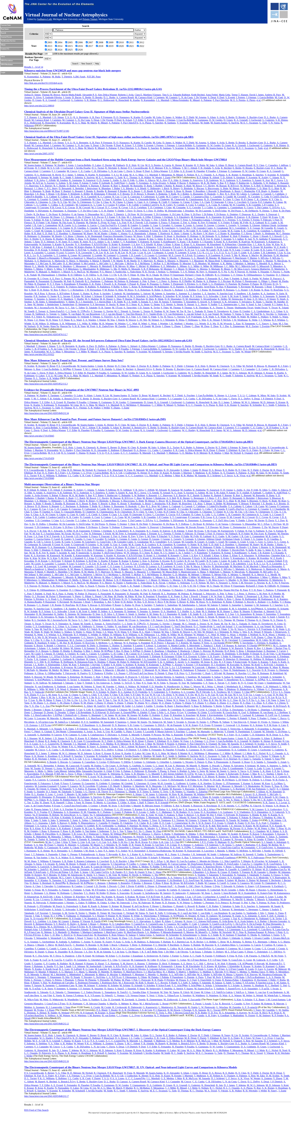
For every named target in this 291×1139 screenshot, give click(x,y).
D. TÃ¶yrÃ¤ (83, 311)
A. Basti (187, 185)
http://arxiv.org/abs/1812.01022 (39, 354)
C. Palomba (133, 278)
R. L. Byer (230, 194)
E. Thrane (228, 307)
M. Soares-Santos (219, 122)
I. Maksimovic (140, 258)
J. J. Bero (38, 188)
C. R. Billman (69, 501)
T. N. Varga (273, 122)
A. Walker (177, 117)
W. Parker (264, 278)
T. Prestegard (177, 284)
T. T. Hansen (30, 117)
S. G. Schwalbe (210, 296)
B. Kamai (155, 241)
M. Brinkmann (98, 194)
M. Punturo (243, 284)
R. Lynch (225, 255)
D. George (209, 225)
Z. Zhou (214, 326)
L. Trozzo (145, 311)
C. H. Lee (98, 252)
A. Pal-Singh (146, 278)
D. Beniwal (267, 185)
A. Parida (253, 278)
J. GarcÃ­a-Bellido (185, 120)
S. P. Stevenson (97, 304)
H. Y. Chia (274, 199)
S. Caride (160, 196)
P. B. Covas (55, 207)
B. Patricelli (78, 281)
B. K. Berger (183, 498)
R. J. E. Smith (130, 301)
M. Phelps (197, 281)
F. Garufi (122, 225)
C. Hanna (122, 233)
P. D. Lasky (278, 250)
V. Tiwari (273, 307)
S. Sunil (250, 304)
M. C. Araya (277, 180)
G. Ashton (60, 183)
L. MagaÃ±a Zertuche (94, 258)
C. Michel (141, 266)
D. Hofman (192, 236)
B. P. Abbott (202, 177)
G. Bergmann (280, 185)
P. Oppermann (177, 275)
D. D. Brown (137, 194)
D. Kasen (91, 453)
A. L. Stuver (201, 304)
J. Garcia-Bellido (83, 165)
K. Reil (219, 405)
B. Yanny (243, 447)
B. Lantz (255, 250)
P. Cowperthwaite (276, 447)
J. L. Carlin (152, 450)
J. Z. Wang (39, 320)
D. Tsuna (208, 311)
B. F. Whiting (278, 320)
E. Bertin (86, 97)
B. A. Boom (134, 191)
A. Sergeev (51, 299)
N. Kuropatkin (148, 100)
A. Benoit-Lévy (138, 427)
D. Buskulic (210, 194)
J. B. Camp (74, 196)
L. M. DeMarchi (250, 210)
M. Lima (124, 175)
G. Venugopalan (68, 316)
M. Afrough (161, 490)
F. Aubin (94, 183)
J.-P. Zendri (145, 326)
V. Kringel (54, 250)
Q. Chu (96, 202)
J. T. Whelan (265, 320)
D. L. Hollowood (106, 100)
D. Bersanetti (65, 188)
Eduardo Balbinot (181, 94)
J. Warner (101, 320)
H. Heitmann (30, 236)
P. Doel (220, 97)
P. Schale (75, 296)
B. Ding (185, 214)
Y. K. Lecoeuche (84, 252)
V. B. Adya (39, 180)
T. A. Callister (50, 196)
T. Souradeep (190, 301)
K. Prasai (141, 284)
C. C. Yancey (262, 323)
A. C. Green (115, 230)
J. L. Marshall (162, 100)
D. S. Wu (211, 323)
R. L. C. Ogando (203, 175)
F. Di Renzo (220, 214)
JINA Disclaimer (7, 64)
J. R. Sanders (253, 293)
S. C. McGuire (116, 263)
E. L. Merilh (38, 266)
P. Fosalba (211, 171)
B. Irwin (168, 239)
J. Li (199, 252)
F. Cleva (229, 202)
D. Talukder (91, 307)
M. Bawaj (197, 185)
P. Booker (122, 191)
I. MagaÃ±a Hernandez (48, 258)
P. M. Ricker (108, 290)
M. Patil (67, 281)
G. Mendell (261, 263)
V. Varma (236, 314)
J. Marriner (38, 450)
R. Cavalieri (254, 196)
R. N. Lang (234, 250)
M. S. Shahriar (92, 299)
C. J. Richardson (76, 290)
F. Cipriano (173, 202)
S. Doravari (271, 214)
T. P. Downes (42, 217)
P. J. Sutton (277, 304)
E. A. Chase (128, 199)
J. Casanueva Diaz (200, 196)
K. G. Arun (176, 492)
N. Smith (284, 473)
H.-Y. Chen (120, 366)
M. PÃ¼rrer (265, 284)
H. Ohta (141, 275)
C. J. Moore (178, 269)
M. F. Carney (172, 196)
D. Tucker (133, 395)
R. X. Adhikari (124, 490)
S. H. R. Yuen (78, 326)
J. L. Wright (200, 323)
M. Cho (72, 202)
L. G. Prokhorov (216, 284)
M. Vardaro (225, 314)
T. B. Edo (120, 217)
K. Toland (283, 307)
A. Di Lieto (174, 214)
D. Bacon (76, 97)
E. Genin (187, 225)
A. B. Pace (94, 117)
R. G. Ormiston (222, 275)
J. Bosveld (211, 191)
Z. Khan (185, 244)
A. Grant (57, 230)
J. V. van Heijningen (173, 314)
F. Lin (234, 252)
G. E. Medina (185, 453)
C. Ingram (141, 239)
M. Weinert (153, 320)
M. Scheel (86, 296)
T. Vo (160, 316)
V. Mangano (184, 258)
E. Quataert (247, 453)
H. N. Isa (177, 239)
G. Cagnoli (266, 194)
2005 (70, 42)
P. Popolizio (82, 284)
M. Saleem (157, 293)
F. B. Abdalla (204, 168)
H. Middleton (153, 266)
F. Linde (242, 252)
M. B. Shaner (106, 299)
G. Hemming (44, 236)
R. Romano (228, 290)
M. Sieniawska (235, 299)
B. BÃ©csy (233, 185)
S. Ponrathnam (68, 284)
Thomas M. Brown (51, 94)
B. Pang (174, 278)
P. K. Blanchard (115, 470)
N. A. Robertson (142, 290)
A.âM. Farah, (79, 76)
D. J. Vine (131, 316)
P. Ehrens (156, 217)
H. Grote (163, 230)
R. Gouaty (279, 228)
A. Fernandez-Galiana (199, 220)
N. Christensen (84, 202)
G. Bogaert (77, 191)
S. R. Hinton (90, 100)
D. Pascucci (275, 278)
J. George (220, 225)
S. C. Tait (69, 307)
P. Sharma (127, 299)
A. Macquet (30, 258)
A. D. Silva (257, 299)
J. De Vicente (200, 97)
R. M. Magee (113, 258)
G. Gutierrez (77, 100)
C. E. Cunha (84, 171)
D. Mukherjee (278, 269)
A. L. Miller (193, 266)
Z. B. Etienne (252, 217)
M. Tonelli (29, 311)
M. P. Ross (39, 293)
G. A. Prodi (201, 284)
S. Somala (143, 301)
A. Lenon (169, 252)
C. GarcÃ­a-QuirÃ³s (107, 225)
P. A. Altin (173, 180)
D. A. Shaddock (65, 299)
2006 (80, 42)
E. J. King (58, 247)
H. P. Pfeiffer (185, 281)
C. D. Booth (147, 191)
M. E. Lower (175, 255)
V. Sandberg (240, 293)
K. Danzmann (56, 210)
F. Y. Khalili (147, 244)
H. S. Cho (62, 202)
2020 (121, 46)
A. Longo (72, 255)
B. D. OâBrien (75, 275)
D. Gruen (36, 100)
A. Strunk (178, 304)
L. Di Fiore (130, 214)
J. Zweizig (265, 326)
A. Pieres (250, 100)
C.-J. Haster (220, 233)
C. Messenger (79, 266)
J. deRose (283, 165)
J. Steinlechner (52, 304)
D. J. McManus (142, 263)
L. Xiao (237, 323)
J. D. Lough (134, 255)
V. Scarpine (182, 122)
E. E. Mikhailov (168, 266)
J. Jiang (36, 241)
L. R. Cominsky (66, 205)
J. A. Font (121, 222)
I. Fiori (276, 220)
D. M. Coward (83, 207)
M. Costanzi (171, 97)
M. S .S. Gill (54, 453)
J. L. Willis (82, 323)
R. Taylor (155, 307)
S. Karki (218, 241)
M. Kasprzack (258, 241)
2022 (141, 46)
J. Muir (225, 453)
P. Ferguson (106, 117)
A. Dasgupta (70, 210)
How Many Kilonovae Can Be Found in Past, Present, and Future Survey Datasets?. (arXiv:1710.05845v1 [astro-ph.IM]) (95, 419)
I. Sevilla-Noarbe (82, 168)
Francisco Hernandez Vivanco (117, 236)
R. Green (126, 230)
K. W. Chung (116, 202)
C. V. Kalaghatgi (128, 241)
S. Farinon (75, 220)
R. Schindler (283, 175)
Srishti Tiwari (260, 307)
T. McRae (156, 263)
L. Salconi (146, 293)
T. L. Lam (200, 250)
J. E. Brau (40, 194)
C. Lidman (162, 346)
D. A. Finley (252, 450)
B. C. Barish (59, 185)
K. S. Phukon (210, 281)
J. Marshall (29, 346)
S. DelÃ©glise (219, 210)
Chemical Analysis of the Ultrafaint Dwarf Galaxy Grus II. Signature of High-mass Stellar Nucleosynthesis (86, 111)
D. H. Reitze (43, 290)
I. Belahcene (159, 498)
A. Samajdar (169, 293)
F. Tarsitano (53, 395)
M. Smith (204, 122)
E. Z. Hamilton (61, 233)
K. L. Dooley (258, 214)
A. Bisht (224, 188)
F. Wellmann (192, 320)
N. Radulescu (103, 286)
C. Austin (130, 183)
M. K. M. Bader (208, 183)
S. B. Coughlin (253, 205)
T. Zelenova (133, 326)
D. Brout (229, 165)
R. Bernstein (68, 346)
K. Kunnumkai (31, 76)
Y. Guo (212, 230)
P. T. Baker (230, 183)
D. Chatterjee (163, 199)
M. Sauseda (200, 475)
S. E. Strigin (167, 304)
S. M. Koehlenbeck (190, 247)
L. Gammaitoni (50, 225)
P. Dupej (86, 217)
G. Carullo (185, 196)
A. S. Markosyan (42, 260)
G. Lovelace (161, 255)
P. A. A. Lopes (112, 453)
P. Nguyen (240, 271)
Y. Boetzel (66, 191)
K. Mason (159, 260)
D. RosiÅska (277, 290)
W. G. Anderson (227, 180)
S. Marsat (94, 260)
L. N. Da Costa (82, 120)
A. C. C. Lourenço (129, 453)
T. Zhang (186, 326)
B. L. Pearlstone (92, 281)
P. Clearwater (217, 202)
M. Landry (211, 250)
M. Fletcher (91, 222)
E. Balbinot (113, 450)
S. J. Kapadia (206, 241)
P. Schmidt (108, 296)
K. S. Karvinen (230, 241)
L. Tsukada (197, 311)
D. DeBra (159, 210)
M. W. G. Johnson (238, 373)
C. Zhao (196, 326)
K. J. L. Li (207, 252)
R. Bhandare (105, 188)
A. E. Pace (54, 278)
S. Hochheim (179, 236)
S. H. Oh (122, 275)
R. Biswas (259, 366)
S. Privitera (189, 284)
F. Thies (165, 307)
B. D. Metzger (156, 168)
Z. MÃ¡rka (275, 258)
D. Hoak (168, 236)
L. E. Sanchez (209, 293)
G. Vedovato (281, 314)
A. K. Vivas (239, 475)
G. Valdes (62, 314)
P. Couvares (43, 207)
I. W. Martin (117, 260)
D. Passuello (56, 281)
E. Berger (122, 168)
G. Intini (159, 239)
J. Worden (188, 323)
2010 (121, 42)
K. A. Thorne (216, 307)
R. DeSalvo (64, 214)
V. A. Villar (236, 366)
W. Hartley (59, 165)
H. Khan (158, 244)
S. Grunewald (175, 230)
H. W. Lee (131, 252)
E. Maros (70, 260)
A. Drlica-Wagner (159, 171)
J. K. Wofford (175, 323)
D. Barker (71, 185)
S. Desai (212, 97)
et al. (258, 100)
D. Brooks (97, 97)
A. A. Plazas (145, 122)
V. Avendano (142, 183)
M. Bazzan (221, 185)
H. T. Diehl (188, 117)
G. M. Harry (196, 233)
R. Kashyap (244, 241)
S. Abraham (239, 177)
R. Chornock (223, 366)
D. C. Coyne (111, 207)
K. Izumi (215, 239)
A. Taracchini (129, 307)
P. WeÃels (226, 320)
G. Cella (265, 196)
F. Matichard (256, 260)
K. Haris (175, 233)
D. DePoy (100, 346)
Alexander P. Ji (89, 94)
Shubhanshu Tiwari (244, 307)
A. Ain (123, 180)
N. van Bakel (74, 314)
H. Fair (45, 220)
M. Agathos (62, 180)
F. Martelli (105, 260)
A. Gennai (198, 225)
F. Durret (220, 450)
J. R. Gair (36, 225)
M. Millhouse (216, 266)
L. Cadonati (253, 194)
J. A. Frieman (73, 473)
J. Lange (245, 250)
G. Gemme (176, 225)
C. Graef (36, 230)
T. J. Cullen (207, 207)
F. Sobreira (77, 177)
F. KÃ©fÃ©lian (99, 244)
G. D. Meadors (199, 263)
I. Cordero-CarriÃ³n (149, 205)
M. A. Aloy (161, 180)
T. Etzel (263, 217)
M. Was (111, 320)
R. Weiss (180, 320)
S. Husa (79, 239)
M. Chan (96, 199)
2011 (131, 42)
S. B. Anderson (211, 180)
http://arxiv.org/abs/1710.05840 (39, 478)
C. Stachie (268, 301)
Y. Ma (234, 255)
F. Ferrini (255, 220)
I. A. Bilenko (127, 188)
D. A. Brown (140, 450)
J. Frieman (251, 97)
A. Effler (146, 217)
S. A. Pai (96, 278)
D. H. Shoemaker (173, 299)
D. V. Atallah (243, 492)
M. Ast (209, 492)
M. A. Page (77, 278)
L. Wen (202, 320)
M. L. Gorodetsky (237, 228)
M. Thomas (175, 307)
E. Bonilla (99, 191)
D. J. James (67, 175)
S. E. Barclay (46, 185)
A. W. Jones (61, 241)
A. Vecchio (268, 314)
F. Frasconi (174, 222)
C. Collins (53, 205)
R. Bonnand (111, 191)
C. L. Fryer (86, 473)
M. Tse (180, 311)
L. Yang (274, 323)
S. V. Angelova (243, 180)
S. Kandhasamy (168, 241)
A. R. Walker (144, 177)
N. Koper (254, 247)
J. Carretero (158, 97)
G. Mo (114, 269)
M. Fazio (145, 220)
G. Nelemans (173, 271)
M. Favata (126, 220)
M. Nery (200, 271)
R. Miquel (195, 100)
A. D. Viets (119, 316)
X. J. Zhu (224, 326)
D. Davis (138, 210)
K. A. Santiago (268, 293)
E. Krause (268, 373)
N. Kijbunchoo (229, 244)
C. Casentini (216, 196)
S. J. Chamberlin (83, 199)
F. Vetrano (95, 316)
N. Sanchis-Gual (225, 293)
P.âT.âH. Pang (94, 76)
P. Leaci (60, 252)
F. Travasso (96, 311)
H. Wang (28, 320)
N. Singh (281, 299)
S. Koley (218, 247)
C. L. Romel (242, 290)
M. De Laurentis (203, 210)
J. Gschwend (63, 100)
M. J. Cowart (97, 207)
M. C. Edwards (134, 217)
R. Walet (241, 316)
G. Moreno (202, 269)
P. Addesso (111, 490)
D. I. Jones (73, 241)
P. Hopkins (243, 236)
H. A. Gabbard (256, 222)
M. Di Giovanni (144, 214)
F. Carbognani (148, 196)
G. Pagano (66, 278)
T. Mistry (48, 269)
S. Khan (176, 244)
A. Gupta (221, 230)
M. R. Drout (209, 450)
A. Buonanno (196, 194)
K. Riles (119, 290)
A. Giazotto (92, 228)
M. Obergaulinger (46, 275)
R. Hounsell (271, 366)
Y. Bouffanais (224, 191)
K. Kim (267, 244)
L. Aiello (114, 180)
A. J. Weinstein (167, 320)
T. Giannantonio (135, 402)
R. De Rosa (39, 214)
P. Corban (120, 205)
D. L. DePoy (244, 398)
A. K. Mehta (226, 263)
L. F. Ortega (236, 275)
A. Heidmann (268, 233)
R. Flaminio (79, 222)
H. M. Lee (120, 252)
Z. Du (78, 217)
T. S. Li (68, 117)
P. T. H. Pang (186, 278)
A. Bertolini (78, 188)
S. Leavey (70, 252)
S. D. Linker (253, 252)
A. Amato (184, 180)
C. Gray (85, 230)
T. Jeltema (79, 175)
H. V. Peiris (199, 165)
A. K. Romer (232, 175)
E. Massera (170, 260)
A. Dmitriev (232, 214)
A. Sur (258, 304)
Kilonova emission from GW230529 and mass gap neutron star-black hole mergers (72, 70)
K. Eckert (127, 120)
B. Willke (93, 323)
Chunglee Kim (244, 244)
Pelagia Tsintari (90, 19)
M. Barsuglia (136, 185)
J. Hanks (113, 233)
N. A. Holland (222, 236)
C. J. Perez (161, 281)
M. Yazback (30, 326)
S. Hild (147, 236)
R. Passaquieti (42, 281)
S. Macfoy (254, 255)
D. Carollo (146, 117)
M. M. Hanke (100, 233)
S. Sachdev (105, 293)
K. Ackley (263, 177)
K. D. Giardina (78, 228)
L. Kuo (143, 250)
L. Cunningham (235, 207)
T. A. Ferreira (243, 220)
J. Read (268, 286)
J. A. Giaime (64, 228)
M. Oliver (164, 275)
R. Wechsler (111, 168)
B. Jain (214, 402)
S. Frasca (163, 222)
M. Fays (136, 220)
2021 (131, 46)
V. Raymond (244, 286)
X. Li (227, 252)
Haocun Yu (65, 326)
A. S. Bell (255, 185)
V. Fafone (36, 220)
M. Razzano (257, 286)
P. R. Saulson (39, 296)
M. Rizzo (128, 290)
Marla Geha (224, 94)
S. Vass (245, 314)
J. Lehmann (157, 252)
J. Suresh (266, 304)
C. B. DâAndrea (99, 171)
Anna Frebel (212, 94)
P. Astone (83, 183)
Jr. (221, 473)
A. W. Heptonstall (93, 236)
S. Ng (231, 271)
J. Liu (280, 252)
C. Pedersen (107, 281)
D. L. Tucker (98, 168)
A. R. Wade (208, 316)
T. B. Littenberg (268, 252)
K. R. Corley (166, 205)
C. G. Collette (40, 205)
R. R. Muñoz (215, 453)
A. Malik (152, 258)
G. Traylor (108, 311)
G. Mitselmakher (88, 269)
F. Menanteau (165, 175)
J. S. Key (135, 244)
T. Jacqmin (226, 239)
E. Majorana (126, 258)
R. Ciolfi (163, 202)
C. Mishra (38, 269)
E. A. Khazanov (198, 244)
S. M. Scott (233, 296)
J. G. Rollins (190, 290)
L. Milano (182, 266)
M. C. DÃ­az (106, 214)
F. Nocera (275, 271)
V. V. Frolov (224, 222)
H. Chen (132, 447)
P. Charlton (116, 199)
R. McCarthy (55, 263)
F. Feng (184, 220)
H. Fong (112, 222)
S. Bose (177, 191)
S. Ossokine (269, 275)
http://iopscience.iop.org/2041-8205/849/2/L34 (46, 413)
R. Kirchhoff (99, 247)
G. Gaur (154, 225)
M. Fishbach (119, 165)
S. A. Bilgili (140, 188)
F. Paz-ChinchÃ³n (129, 122)
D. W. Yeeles (43, 326)
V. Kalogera (143, 241)
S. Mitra (58, 269)
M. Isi (196, 239)
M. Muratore (92, 271)
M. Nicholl (247, 366)
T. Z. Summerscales (227, 304)
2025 (70, 49)
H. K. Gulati (202, 230)
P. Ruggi (75, 293)
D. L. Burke (109, 97)
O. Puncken (231, 284)
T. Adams (99, 490)
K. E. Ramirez (177, 286)
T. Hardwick (164, 233)
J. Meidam (238, 263)
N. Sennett (281, 296)
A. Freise (192, 222)
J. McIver (129, 263)
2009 (111, 42)
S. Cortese (200, 205)
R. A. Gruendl (49, 100)
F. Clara (194, 202)
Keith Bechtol (198, 94)
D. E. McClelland (71, 263)
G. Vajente (51, 314)
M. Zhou (205, 326)
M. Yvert (91, 326)
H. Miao (131, 266)
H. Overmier (30, 278)
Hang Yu (54, 326)
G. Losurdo (122, 255)
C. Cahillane (278, 194)
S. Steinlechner (67, 304)
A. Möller (63, 427)
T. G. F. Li (219, 252)
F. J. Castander (59, 171)
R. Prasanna (153, 284)
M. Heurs (137, 236)
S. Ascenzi (49, 183)
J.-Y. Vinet (142, 316)
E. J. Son (153, 301)
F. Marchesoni (239, 258)
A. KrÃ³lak (80, 250)
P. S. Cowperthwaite (138, 168)
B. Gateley (133, 225)
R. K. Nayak (148, 271)
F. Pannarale (211, 278)
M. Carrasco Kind (143, 97)
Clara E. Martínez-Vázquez (148, 94)
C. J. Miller (81, 351)
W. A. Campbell (88, 196)
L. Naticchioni (134, 271)
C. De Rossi (52, 214)
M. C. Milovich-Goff (245, 266)
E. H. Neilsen (212, 473)
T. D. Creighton (155, 207)
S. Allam (211, 117)
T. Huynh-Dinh (105, 239)
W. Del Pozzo (234, 210)
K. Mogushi (134, 269)
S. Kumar (134, 250)
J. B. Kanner (193, 241)
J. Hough (263, 236)
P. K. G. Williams (172, 168)
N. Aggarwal (89, 180)
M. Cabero (241, 194)
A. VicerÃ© (107, 316)
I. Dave (128, 210)
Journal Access (6, 37)
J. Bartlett (157, 185)
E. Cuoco (248, 207)
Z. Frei (183, 222)
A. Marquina (82, 260)
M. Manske (211, 258)
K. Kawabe (68, 244)
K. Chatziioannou (194, 199)
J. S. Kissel (112, 247)
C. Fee (154, 220)
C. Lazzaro (50, 252)
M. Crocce (72, 171)
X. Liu (287, 252)
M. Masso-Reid (212, 260)
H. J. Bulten (183, 194)
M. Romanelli (215, 290)
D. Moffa (122, 269)
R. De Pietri (284, 210)
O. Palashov (121, 278)
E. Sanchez (157, 122)
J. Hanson (152, 233)
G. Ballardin (256, 183)
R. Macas (243, 255)
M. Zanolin (120, 326)
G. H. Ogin (102, 275)
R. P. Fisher (38, 222)
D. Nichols (251, 271)
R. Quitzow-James (75, 286)
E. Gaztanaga (201, 120)
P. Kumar (113, 250)
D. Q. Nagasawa (121, 117)
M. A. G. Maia (79, 122)
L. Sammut (181, 293)
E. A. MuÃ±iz (78, 271)
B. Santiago (170, 122)
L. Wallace (263, 316)
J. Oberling (61, 275)
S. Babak (171, 183)
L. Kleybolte (125, 247)
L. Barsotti (124, 185)
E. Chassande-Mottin (145, 199)
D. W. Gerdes (215, 120)
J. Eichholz (167, 217)
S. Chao (106, 199)
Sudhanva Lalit (44, 19)
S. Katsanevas (272, 241)
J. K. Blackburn (248, 188)
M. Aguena (200, 117)
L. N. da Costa (186, 97)
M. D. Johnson (255, 373)
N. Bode (46, 191)
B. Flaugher (199, 171)
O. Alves (37, 97)
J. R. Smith (117, 301)
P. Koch (176, 247)
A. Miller (204, 266)
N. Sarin (280, 293)
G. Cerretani (30, 199)
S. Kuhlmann (47, 405)
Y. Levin (191, 252)
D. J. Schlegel (214, 475)
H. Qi (275, 284)
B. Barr (114, 185)
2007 (90, 42)
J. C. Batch (80, 498)
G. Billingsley (154, 188)
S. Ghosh (36, 228)
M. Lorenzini (84, 255)
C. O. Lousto (148, 255)
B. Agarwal (173, 490)
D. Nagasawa (174, 346)
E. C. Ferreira (228, 220)
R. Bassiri (177, 185)
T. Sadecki (117, 293)
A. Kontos (244, 247)
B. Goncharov (168, 228)
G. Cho (52, 202)
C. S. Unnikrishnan (260, 311)
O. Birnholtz (187, 188)
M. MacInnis (266, 255)
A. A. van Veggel (210, 314)
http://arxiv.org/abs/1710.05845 (39, 436)
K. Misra (262, 395)
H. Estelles (228, 217)
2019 (111, 46)
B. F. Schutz (196, 296)
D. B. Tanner (104, 307)
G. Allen (140, 180)
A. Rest (36, 369)
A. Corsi (189, 205)
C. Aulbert (267, 492)
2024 (59, 49)
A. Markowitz (58, 260)
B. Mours (225, 269)
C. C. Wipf (132, 323)
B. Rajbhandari (146, 286)
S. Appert (256, 180)
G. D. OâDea (89, 275)
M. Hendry (57, 236)
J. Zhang (166, 326)
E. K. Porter (95, 284)
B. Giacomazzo (49, 228)
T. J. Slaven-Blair (102, 301)
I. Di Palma (207, 214)
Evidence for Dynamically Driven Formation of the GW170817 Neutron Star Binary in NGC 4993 (81, 389)
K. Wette (253, 320)
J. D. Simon (58, 117)
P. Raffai (115, 286)
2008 (100, 42)
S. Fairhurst (55, 220)
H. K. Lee (109, 252)
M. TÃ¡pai (117, 307)
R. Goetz (156, 228)
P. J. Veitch (37, 316)
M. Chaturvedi (178, 199)
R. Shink (159, 299)
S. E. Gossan (254, 228)
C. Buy (220, 194)
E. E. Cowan (68, 207)
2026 (80, 49)
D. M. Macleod (280, 255)
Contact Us (5, 49)
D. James (166, 117)
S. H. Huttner (90, 239)
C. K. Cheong (261, 199)
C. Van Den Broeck (132, 314)
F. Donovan (245, 214)
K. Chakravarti (67, 199)
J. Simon (51, 346)
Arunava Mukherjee (260, 269)
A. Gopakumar (221, 228)
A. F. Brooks (123, 194)
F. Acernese (251, 177)
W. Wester (157, 177)
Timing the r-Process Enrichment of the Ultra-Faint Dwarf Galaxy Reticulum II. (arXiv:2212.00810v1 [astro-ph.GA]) (93, 89)
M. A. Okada (152, 275)
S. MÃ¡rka (263, 258)
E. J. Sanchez (194, 293)
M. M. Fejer (173, 220)
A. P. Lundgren (213, 255)
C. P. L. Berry (50, 188)
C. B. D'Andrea (39, 349)
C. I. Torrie (71, 311)
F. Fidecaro (266, 220)
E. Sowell (202, 301)
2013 (49, 46)
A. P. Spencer (214, 301)
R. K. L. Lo (30, 255)
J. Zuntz (167, 177)
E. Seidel (244, 296)
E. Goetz (146, 228)
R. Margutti (145, 453)
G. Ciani (138, 202)
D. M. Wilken (39, 323)
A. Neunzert (211, 271)
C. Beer (137, 498)
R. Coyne (123, 207)
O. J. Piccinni (224, 281)
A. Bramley (273, 191)
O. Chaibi (54, 199)
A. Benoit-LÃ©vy (143, 369)
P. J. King (68, 247)
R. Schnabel (120, 296)
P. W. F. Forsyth (135, 222)
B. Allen (263, 490)
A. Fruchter (189, 395)
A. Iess (131, 239)
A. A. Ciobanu (150, 202)
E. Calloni (63, 196)
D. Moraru (191, 269)
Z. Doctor (107, 165)
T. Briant (50, 194)
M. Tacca (59, 307)
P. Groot (154, 230)
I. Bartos (168, 185)
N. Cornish (179, 205)
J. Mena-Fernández (179, 100)
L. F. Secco (227, 475)
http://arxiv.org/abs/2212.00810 (39, 105)
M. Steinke (38, 304)
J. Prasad (131, 284)
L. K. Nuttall (30, 275)
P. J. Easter (110, 217)
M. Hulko (69, 239)
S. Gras (66, 230)
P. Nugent (77, 369)
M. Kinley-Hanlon (83, 247)
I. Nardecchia (119, 271)
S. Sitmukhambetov (55, 301)
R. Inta (150, 239)
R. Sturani (189, 304)
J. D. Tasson (143, 307)
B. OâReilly (208, 275)
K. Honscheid (122, 100)
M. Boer (56, 191)
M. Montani (166, 269)
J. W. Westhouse (240, 320)
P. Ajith (130, 180)
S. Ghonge (255, 225)
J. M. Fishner (51, 222)
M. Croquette (179, 207)
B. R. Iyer (205, 239)
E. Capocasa (134, 196)
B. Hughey (58, 239)
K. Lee (147, 252)
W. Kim (275, 244)
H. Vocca (168, 316)
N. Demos (264, 210)
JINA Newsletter (7, 60)
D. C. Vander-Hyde (152, 314)
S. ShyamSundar (209, 299)
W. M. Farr (94, 220)
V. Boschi (167, 191)
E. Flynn (102, 222)
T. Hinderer (157, 236)
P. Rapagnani (230, 286)
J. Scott (222, 296)
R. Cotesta (223, 205)
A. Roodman (245, 175)
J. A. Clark (205, 202)
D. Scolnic (29, 366)
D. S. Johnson (47, 241)
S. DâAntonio (42, 210)
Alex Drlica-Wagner (107, 94)
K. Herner (177, 165)
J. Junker (115, 241)
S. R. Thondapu (201, 307)
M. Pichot (236, 281)
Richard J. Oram (193, 275)
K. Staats (257, 301)
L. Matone (268, 260)
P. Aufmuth (104, 183)
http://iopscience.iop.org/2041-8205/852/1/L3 (46, 383)
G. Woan (152, 323)
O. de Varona (77, 214)
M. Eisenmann (198, 217)
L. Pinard (273, 281)
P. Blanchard (126, 450)
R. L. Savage (64, 296)
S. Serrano (194, 122)
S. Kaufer (56, 244)
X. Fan (65, 220)
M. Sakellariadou (131, 293)
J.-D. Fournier (150, 222)
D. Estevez (239, 217)
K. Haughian (234, 233)
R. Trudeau (156, 311)
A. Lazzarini (37, 252)
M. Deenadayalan (173, 210)
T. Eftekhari (231, 450)
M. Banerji (154, 395)
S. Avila (220, 117)
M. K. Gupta (233, 230)
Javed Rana (209, 286)
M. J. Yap (283, 323)
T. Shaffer (79, 299)
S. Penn (151, 281)
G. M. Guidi (189, 230)
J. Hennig (79, 236)
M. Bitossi (234, 188)
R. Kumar (123, 250)
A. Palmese (45, 76)
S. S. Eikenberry (182, 217)
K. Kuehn (135, 100)
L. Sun (241, 304)
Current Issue (6, 25)
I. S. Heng (68, 236)
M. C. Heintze (283, 233)
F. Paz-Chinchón (221, 100)
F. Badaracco (193, 183)
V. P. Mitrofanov (71, 269)
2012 (141, 42)
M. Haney (88, 233)
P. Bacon (181, 183)
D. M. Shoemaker (190, 299)
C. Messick (92, 266)
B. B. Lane (222, 250)
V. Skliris (70, 301)
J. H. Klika (137, 247)
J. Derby (28, 214)
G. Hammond (75, 233)
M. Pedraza (119, 281)
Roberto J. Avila (126, 94)
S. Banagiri (283, 183)
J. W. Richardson (93, 290)
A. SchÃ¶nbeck (154, 296)
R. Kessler (188, 165)
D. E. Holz (131, 165)
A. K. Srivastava (230, 301)
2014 (59, 46)
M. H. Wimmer (106, 323)
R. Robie (156, 290)
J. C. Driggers (67, 217)
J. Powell (106, 284)
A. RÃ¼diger (63, 293)
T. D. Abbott (226, 177)
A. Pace (90, 346)
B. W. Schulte (182, 296)
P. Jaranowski (275, 239)
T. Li (59, 346)
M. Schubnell (30, 177)
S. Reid (32, 290)
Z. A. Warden (89, 320)
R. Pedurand (132, 281)
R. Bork (158, 191)
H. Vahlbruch (38, 314)
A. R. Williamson (67, 323)
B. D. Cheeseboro (212, 199)
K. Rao (219, 286)
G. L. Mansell (197, 258)
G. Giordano (113, 228)
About (3, 45)
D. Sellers (254, 296)
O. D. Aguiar (103, 180)
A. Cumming (220, 207)
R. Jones (84, 241)
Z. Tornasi (40, 311)
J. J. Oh (113, 275)
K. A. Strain (143, 304)
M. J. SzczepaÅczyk (44, 307)
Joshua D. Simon (32, 94)
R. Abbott (214, 177)
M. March (92, 122)
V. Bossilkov (199, 191)
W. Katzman (45, 244)
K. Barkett (82, 185)
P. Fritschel (211, 222)
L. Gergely (231, 225)
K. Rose (265, 290)
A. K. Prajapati (119, 284)
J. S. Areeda (153, 492)
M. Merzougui (52, 266)
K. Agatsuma (75, 180)
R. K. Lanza (266, 250)
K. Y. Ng (222, 271)
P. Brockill (111, 194)
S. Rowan (50, 293)
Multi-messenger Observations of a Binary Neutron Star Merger (62, 484)
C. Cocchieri (240, 202)
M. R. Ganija (64, 225)
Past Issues (5, 29)
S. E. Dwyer (98, 217)
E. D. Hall (47, 233)
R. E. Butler (152, 366)
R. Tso (187, 311)
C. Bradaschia (248, 191)
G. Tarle (263, 122)
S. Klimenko (150, 247)
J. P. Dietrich (267, 398)
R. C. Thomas (130, 177)
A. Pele (143, 281)
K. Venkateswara (51, 316)
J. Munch (65, 271)
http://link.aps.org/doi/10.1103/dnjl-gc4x (43, 83)
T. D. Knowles (164, 247)
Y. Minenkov (276, 266)
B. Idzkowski (120, 239)
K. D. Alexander (99, 450)
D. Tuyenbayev (221, 311)
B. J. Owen (42, 278)
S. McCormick (88, 263)
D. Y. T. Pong (53, 284)
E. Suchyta (234, 122)
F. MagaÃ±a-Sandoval (72, 258)
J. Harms (185, 233)
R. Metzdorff (105, 266)
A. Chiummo (41, 202)
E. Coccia (252, 202)
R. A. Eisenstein (213, 217)
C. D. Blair (262, 188)
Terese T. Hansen (239, 94)
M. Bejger (245, 185)
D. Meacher (185, 263)
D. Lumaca (199, 255)
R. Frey (201, 222)
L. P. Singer (270, 299)
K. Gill (102, 228)
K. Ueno (234, 311)
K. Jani (248, 239)
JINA (3, 56)
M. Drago (55, 217)
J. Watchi (120, 320)
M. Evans (273, 217)
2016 (80, 46)
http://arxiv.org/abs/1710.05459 (39, 458)
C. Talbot (80, 307)
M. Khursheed (214, 244)
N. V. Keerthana (82, 244)
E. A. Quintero (58, 286)
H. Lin (141, 165)
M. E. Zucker (252, 326)
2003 (49, 42)
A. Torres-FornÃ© (55, 311)
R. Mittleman (103, 269)
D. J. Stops (131, 304)
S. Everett (230, 97)
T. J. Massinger (196, 260)
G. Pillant (262, 281)
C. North (285, 271)
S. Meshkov (66, 266)
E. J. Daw (148, 210)
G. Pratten (164, 284)
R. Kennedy (124, 244)
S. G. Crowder (194, 207)
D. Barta (148, 185)
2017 (90, 46)
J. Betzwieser (91, 188)
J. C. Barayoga (31, 185)
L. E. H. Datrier (106, 210)
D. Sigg (247, 299)
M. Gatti (279, 97)
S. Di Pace (196, 214)
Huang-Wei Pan (161, 278)
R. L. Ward (76, 320)
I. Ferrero (240, 97)
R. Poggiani (40, 284)
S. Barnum (94, 185)
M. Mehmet (213, 263)
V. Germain (242, 225)
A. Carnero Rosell (125, 97)
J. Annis (67, 97)
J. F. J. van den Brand (111, 314)
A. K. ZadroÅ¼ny (105, 326)
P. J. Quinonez (42, 286)
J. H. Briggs (61, 194)
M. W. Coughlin (237, 205)
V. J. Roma (202, 290)
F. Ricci (62, 290)
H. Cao (115, 196)
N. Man (162, 258)
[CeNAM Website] (12, 19)
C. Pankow (199, 278)
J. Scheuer (97, 296)
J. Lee (140, 252)
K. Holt (233, 236)
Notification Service (8, 41)
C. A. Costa (211, 205)
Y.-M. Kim (35, 247)
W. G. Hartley (235, 349)
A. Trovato (134, 311)
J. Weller (106, 407)
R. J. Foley (283, 366)
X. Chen (227, 199)
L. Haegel (276, 230)
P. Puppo (254, 284)
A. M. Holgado (206, 236)
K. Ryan (95, 293)
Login (3, 72)
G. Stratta (155, 304)
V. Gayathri (164, 225)
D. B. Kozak (41, 250)
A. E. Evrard (186, 171)
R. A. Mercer (274, 263)
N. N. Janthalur (260, 239)
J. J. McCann (42, 263)
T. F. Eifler (138, 120)
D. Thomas (66, 407)
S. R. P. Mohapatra (150, 269)
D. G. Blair (273, 188)
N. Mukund (41, 271)
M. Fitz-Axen (65, 222)
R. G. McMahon (128, 405)
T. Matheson (172, 453)
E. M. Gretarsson (140, 230)
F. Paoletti (234, 278)
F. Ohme (132, 275)
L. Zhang (176, 326)
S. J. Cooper (109, 205)
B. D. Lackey (177, 250)
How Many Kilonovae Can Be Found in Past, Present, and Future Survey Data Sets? (74, 360)
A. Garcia (166, 165)
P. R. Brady (261, 191)
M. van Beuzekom (91, 314)
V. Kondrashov (231, 247)
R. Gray (94, 230)
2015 (70, 46)
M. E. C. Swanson (249, 122)
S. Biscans (199, 188)
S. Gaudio (144, 225)
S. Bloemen (35, 191)
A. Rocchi (166, 290)
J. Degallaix (188, 210)
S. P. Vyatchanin (194, 316)
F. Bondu (88, 191)
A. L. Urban (276, 311)
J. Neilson (160, 271)
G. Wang (283, 316)
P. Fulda (235, 222)
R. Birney (175, 188)
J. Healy (257, 233)
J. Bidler (116, 188)
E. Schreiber (168, 296)
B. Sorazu (164, 301)
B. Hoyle (56, 175)
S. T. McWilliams (170, 263)
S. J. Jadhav (238, 239)
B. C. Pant (223, 278)
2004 (59, 42)
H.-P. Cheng (247, 199)
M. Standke (279, 301)
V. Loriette (97, 255)
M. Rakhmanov (161, 286)
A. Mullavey (54, 271)
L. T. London (60, 255)
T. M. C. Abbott (189, 168)
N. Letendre (180, 252)
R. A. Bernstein (80, 117)
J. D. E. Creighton (138, 207)
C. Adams (274, 177)
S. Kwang (164, 250)
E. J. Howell (275, 236)
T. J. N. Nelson (187, 271)
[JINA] (279, 21)
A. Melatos (249, 263)
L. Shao (117, 299)
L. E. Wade (220, 316)
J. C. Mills (229, 266)
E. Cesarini (42, 199)
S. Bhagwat (275, 498)
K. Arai (266, 180)
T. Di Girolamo (161, 214)
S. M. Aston (72, 183)
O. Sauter (51, 296)
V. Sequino (39, 299)
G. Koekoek (207, 247)
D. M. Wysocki (224, 323)
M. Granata (46, 230)
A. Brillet (85, 194)
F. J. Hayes (246, 233)
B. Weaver (131, 320)
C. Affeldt (50, 180)
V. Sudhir (212, 304)
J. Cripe (168, 207)
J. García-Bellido (265, 97)
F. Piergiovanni (249, 281)
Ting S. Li (167, 94)
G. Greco (103, 230)
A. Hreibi (33, 239)
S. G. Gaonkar (79, 225)
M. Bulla (56, 76)
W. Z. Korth (279, 247)
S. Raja (124, 286)
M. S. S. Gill (53, 168)
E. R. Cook (178, 450)
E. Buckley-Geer (255, 117)
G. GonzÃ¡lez (183, 228)
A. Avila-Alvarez (158, 183)
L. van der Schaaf (192, 314)
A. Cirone (185, 202)
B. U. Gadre (271, 222)
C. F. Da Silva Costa (87, 210)
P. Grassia (75, 230)
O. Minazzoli (263, 266)
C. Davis (128, 171)
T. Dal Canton (261, 207)
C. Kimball (46, 247)
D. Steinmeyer (82, 304)
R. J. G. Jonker (96, 241)
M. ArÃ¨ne (37, 183)
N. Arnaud (165, 492)
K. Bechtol (226, 168)
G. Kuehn (92, 250)
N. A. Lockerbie (44, 255)
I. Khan (167, 244)
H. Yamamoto (248, 323)
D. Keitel (113, 244)
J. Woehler (163, 323)
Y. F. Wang (64, 320)
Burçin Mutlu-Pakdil (71, 94)
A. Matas (244, 260)
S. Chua (105, 202)
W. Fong (275, 450)
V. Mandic (172, 258)
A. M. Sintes (39, 301)
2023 (49, 49)
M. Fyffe (244, 222)
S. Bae (220, 183)
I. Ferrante (216, 220)
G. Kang (181, 241)
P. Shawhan (139, 299)
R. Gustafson (264, 230)
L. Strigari (132, 346)
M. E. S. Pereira (237, 100)
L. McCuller (102, 263)
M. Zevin (156, 326)
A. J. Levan (230, 395)
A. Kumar (103, 250)
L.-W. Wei (142, 320)
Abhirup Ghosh (268, 225)
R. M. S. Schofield (136, 296)
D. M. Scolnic (272, 473)
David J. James (256, 94)
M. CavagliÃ (240, 196)
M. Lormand (109, 255)
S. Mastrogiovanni (230, 260)
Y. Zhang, (115, 407)
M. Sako (210, 165)
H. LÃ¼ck (187, 255)
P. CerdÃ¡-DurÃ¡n (279, 196)
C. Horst (254, 236)
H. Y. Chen (258, 165)
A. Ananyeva (196, 180)
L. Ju (107, 241)
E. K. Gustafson (248, 230)
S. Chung (128, 202)
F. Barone (104, 185)
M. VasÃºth (256, 314)
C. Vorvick (179, 316)
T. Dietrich (67, 76)
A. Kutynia (153, 250)
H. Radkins (90, 286)
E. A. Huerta (46, 239)
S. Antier (110, 492)
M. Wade (231, 316)
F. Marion (252, 258)
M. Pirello (283, 281)
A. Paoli (244, 278)
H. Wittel (142, 323)
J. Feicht (163, 220)
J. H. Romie (254, 290)
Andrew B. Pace (273, 94)
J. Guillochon (129, 473)
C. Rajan (133, 286)
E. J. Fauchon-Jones (110, 220)
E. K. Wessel (213, 320)
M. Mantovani (224, 258)
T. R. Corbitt (132, 205)
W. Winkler (120, 323)
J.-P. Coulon (268, 205)
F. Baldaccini (242, 183)
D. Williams (52, 323)
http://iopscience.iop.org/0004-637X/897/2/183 (46, 131)
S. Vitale (152, 316)
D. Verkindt (83, 316)
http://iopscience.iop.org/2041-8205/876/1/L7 (46, 334)
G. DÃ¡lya (274, 207)
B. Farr (84, 220)
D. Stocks (110, 304)
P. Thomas (187, 307)
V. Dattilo (119, 210)
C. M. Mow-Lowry (240, 269)
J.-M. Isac (187, 239)
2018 (100, 46)
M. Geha (157, 117)
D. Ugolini (244, 311)
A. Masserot (182, 260)
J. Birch (165, 188)
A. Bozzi (236, 191)
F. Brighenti (74, 194)
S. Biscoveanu (212, 188)
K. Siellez (222, 299)
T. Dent (274, 210)
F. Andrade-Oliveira (52, 97)
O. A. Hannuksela (137, 233)
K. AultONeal (118, 183)
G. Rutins (84, 293)
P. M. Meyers (119, 266)
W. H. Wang (52, 320)
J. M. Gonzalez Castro (202, 228)
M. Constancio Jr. (84, 205)
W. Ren (54, 290)
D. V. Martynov (145, 260)
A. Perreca (173, 281)
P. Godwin (136, 228)
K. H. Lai (189, 250)
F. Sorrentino (176, 301)
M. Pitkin (28, 284)
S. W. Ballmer (270, 183)
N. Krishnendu (67, 250)
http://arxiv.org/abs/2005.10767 (39, 153)
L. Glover (125, 228)
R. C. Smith (65, 177)
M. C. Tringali (121, 311)
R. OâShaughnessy (253, 275)
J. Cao (123, 196)
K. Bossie (187, 191)
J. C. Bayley (209, 185)
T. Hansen (41, 346)
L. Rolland (177, 290)
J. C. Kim (257, 244)
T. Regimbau (279, 286)
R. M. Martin (130, 260)
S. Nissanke (263, 271)
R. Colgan (278, 202)
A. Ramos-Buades (194, 286)
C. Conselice (271, 165)
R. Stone (121, 304)
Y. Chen (236, 199)
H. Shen (150, 299)
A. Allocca (150, 180)
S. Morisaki (214, 269)
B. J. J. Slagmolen (84, 301)
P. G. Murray (106, 271)
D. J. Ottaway (282, 275)
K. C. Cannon (104, 196)
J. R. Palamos (107, 278)
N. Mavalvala (280, 260)
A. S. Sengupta (267, 296)
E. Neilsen (189, 175)
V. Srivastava (245, 301)
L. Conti (98, 205)
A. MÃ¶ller (65, 369)
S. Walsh (274, 316)
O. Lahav (96, 165)
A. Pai (87, 278)
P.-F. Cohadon (265, 202)
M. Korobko (267, 247)
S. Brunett (149, 194)
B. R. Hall (36, 233)
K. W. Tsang (169, 311)
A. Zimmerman (237, 326)
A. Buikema (161, 194)
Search (3, 33)
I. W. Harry (208, 233)
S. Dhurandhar (92, 214)
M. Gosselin (267, 228)
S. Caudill (228, 196)
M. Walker (252, 316)
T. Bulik (172, 194)
